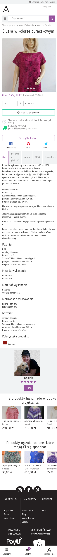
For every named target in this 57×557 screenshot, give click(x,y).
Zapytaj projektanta (30, 113)
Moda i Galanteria (26, 25)
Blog (24, 514)
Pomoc (7, 514)
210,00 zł (30, 428)
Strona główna (8, 25)
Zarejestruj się (28, 518)
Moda (39, 25)
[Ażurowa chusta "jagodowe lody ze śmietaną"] (34, 412)
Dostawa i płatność (15, 157)
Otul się (5, 469)
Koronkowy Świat (31, 469)
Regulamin (8, 511)
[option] (11, 418)
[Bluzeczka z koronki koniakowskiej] (34, 457)
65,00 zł (52, 472)
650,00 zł (30, 472)
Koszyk (27, 554)
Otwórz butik (27, 511)
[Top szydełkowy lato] (11, 457)
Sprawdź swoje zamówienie (43, 2)
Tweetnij (46, 148)
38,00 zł (7, 472)
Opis (4, 157)
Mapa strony (9, 518)
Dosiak (5, 424)
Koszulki (48, 25)
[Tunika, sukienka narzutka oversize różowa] (11, 412)
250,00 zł (8, 428)
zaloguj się (47, 7)
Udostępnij (11, 148)
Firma (28, 388)
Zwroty (27, 157)
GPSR (37, 157)
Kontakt (44, 511)
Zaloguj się (49, 554)
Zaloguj (25, 522)
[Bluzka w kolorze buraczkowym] (29, 65)
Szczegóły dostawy (28, 138)
